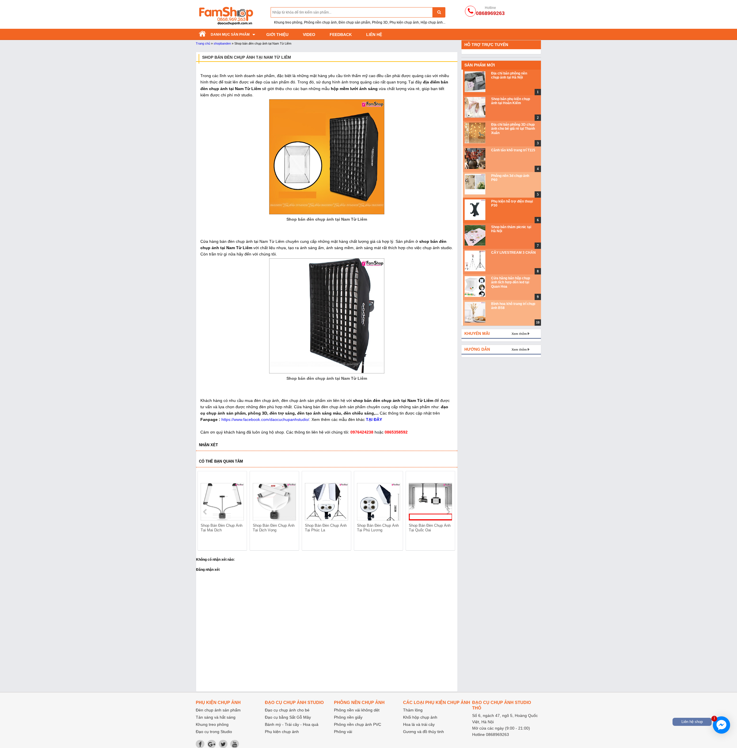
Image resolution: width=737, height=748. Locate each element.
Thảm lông (413, 710)
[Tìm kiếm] (438, 12)
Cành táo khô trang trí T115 (513, 150)
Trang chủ (203, 43)
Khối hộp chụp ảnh (420, 717)
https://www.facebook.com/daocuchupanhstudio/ (265, 419)
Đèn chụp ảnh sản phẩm (218, 710)
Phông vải (343, 731)
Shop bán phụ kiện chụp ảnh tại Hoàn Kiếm (510, 101)
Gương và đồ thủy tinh (423, 731)
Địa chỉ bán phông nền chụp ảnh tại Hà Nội (509, 75)
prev (205, 512)
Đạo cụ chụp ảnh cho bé (287, 710)
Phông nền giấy (348, 717)
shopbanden (222, 43)
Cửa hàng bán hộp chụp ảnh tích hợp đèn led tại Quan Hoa (510, 282)
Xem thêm (519, 333)
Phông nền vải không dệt (356, 710)
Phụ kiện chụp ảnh (282, 731)
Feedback (341, 34)
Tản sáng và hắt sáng (215, 717)
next (448, 512)
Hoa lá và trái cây (419, 724)
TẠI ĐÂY (374, 419)
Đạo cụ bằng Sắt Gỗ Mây (288, 717)
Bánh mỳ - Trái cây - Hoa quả (291, 724)
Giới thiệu (277, 34)
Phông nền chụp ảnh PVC (357, 724)
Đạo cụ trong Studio (214, 731)
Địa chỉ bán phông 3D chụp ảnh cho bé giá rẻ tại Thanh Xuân (513, 129)
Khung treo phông (212, 724)
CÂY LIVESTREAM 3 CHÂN (513, 253)
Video (309, 34)
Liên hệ (374, 34)
